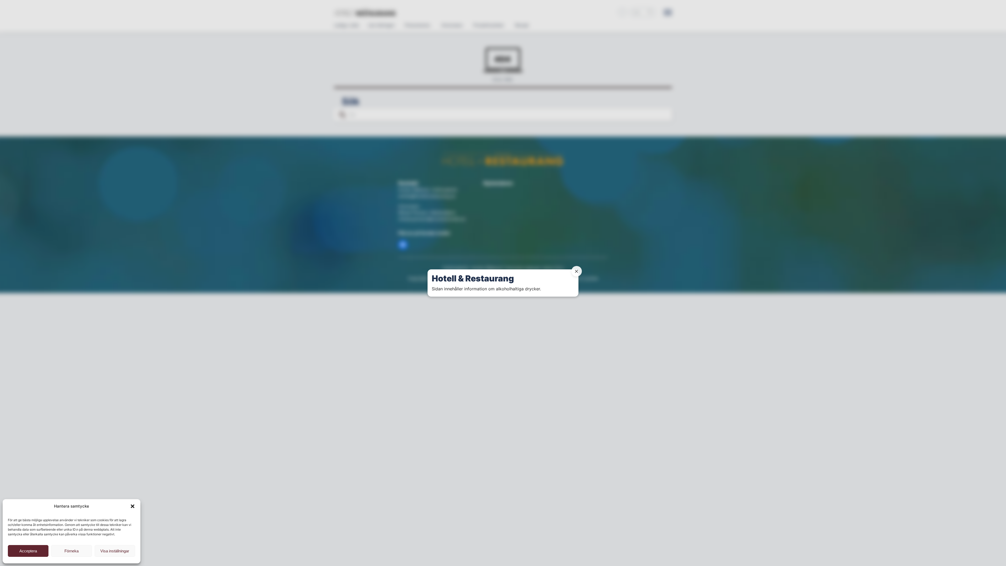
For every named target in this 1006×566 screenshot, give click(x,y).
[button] (132, 506)
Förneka (71, 551)
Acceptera (28, 551)
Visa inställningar (114, 551)
